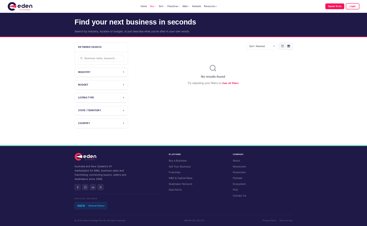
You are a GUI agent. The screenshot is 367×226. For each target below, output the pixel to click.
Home (144, 6)
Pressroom (239, 172)
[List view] (282, 46)
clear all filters (230, 83)
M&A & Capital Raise (180, 177)
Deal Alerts (175, 189)
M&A (186, 6)
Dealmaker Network (180, 183)
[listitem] (78, 187)
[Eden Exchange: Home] (20, 6)
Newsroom (239, 166)
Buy (153, 6)
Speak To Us (335, 6)
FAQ (235, 189)
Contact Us (239, 195)
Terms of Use (285, 220)
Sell (161, 6)
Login (353, 6)
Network (196, 6)
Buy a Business (178, 160)
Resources (210, 6)
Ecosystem (239, 183)
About (236, 160)
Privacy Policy (269, 220)
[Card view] (289, 46)
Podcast (237, 177)
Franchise (173, 6)
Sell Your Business (180, 166)
